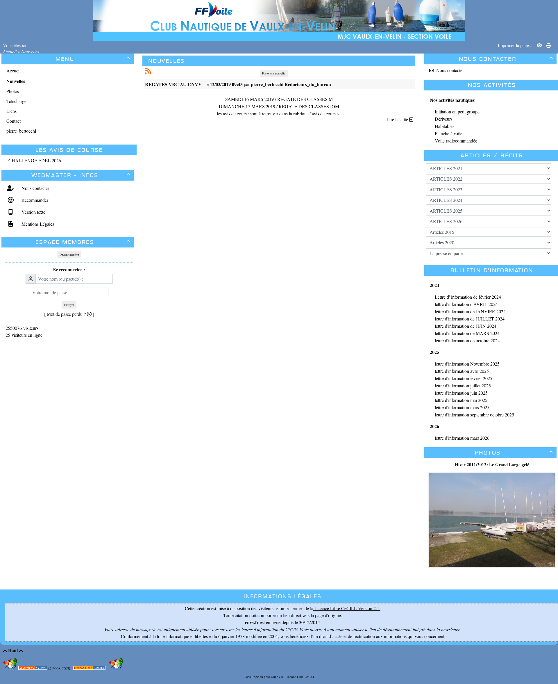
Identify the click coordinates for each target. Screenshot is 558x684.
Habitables (444, 126)
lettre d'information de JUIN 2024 (465, 326)
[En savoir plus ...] (90, 669)
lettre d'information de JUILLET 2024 (470, 319)
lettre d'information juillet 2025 (463, 385)
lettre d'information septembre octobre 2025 (474, 415)
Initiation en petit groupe (457, 111)
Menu (93, 59)
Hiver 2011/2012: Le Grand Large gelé (492, 464)
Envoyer (69, 305)
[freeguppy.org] (33, 669)
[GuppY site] (10, 669)
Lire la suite (398, 119)
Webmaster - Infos (80, 175)
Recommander (34, 200)
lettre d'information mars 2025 (462, 407)
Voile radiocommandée (456, 141)
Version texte (32, 212)
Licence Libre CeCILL (300, 676)
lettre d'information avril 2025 (462, 371)
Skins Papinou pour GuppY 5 (264, 676)
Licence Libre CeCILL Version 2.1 (346, 608)
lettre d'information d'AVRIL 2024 (466, 304)
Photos (514, 453)
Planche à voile (448, 133)
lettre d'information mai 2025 (461, 400)
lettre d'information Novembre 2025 (467, 364)
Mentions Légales (37, 224)
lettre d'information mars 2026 (462, 438)
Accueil (10, 51)
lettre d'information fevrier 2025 (463, 378)
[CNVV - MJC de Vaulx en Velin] (279, 20)
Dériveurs (444, 119)
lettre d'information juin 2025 (461, 393)
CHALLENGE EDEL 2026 (34, 160)
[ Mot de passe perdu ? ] (69, 314)
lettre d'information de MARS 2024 (467, 333)
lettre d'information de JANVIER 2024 (470, 311)
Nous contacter (34, 188)
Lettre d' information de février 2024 (468, 297)
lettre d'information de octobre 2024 (467, 340)
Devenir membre (69, 254)
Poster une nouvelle (273, 73)
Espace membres (82, 242)
